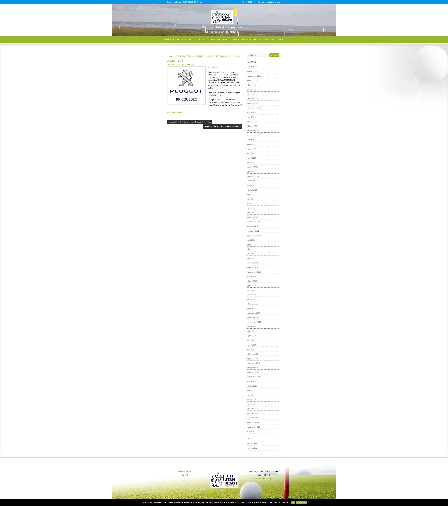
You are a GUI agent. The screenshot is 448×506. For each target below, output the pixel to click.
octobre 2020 (253, 267)
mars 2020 (252, 299)
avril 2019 (252, 345)
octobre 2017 (253, 422)
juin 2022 (252, 194)
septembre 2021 (254, 235)
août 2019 (252, 327)
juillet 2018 (252, 386)
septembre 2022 (254, 181)
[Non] (445, 502)
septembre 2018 (254, 377)
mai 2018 (252, 395)
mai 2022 (252, 199)
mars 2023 (252, 162)
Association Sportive (182, 40)
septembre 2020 (254, 272)
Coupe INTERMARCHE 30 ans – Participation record (189, 122)
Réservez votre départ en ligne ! (269, 2)
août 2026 (252, 67)
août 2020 (252, 276)
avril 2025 (252, 89)
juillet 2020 (252, 281)
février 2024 (253, 121)
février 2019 (253, 354)
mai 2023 (252, 153)
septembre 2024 (254, 108)
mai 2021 (252, 254)
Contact (185, 475)
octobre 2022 (253, 176)
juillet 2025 (252, 80)
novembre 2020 (254, 263)
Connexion (252, 448)
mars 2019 (252, 349)
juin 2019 (252, 336)
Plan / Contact (277, 40)
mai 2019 (252, 340)
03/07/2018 (175, 64)
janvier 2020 (253, 308)
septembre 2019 (254, 322)
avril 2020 (252, 295)
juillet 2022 (252, 190)
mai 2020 (252, 290)
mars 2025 (252, 94)
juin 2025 (252, 85)
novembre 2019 (254, 317)
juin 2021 (252, 249)
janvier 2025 (253, 103)
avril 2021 (252, 258)
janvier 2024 (253, 126)
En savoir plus (301, 502)
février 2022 (253, 213)
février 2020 (253, 304)
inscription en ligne (174, 112)
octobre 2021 (253, 231)
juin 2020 (252, 286)
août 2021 (252, 240)
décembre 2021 (254, 222)
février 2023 (253, 167)
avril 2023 (252, 158)
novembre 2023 (254, 131)
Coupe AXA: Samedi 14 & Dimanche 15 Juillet (222, 126)
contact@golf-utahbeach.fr (263, 478)
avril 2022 (252, 203)
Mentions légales (185, 471)
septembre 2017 (254, 427)
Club (195, 40)
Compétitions (214, 40)
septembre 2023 (254, 135)
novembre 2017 (254, 418)
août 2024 (252, 112)
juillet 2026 (252, 71)
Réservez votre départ (259, 40)
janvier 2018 (253, 409)
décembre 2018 (254, 363)
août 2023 (252, 140)
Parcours (203, 40)
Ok (293, 502)
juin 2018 (252, 390)
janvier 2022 (253, 217)
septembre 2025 (254, 76)
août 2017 (252, 431)
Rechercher (274, 55)
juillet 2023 (252, 144)
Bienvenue (167, 40)
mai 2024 (252, 117)
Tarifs (224, 40)
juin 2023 (252, 149)
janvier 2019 (253, 358)
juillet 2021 (252, 244)
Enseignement (234, 40)
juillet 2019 (252, 331)
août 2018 (252, 381)
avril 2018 (252, 399)
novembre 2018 (254, 368)
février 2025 (253, 99)
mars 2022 (252, 208)
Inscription (252, 443)
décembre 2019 (254, 313)
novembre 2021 (254, 226)
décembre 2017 (254, 413)
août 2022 (252, 185)
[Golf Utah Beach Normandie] (222, 11)
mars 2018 (252, 404)
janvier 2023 (253, 172)
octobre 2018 (253, 372)
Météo (199, 2)
